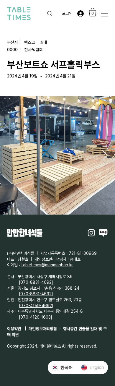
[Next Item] (104, 155)
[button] (92, 12)
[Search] (50, 13)
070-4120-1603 (35, 317)
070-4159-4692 (36, 305)
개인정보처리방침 (43, 328)
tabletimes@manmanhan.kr (47, 264)
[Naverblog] (103, 232)
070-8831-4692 (36, 282)
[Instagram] (91, 232)
